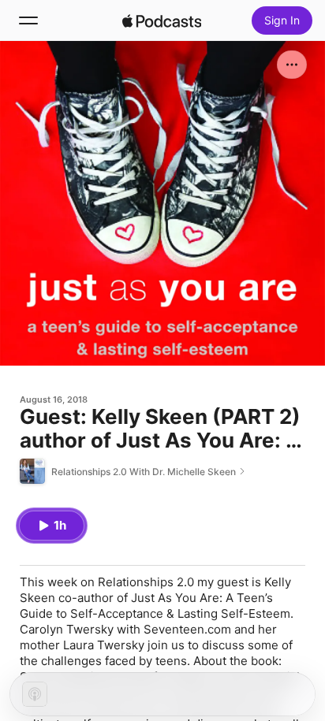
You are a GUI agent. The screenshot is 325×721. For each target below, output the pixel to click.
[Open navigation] (28, 20)
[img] (161, 20)
